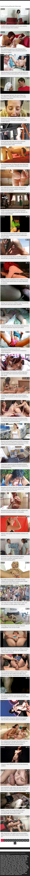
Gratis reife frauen (4, 861)
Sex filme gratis (21, 872)
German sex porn (19, 856)
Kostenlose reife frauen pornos (7, 865)
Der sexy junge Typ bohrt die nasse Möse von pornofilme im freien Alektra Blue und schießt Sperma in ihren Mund (13, 96)
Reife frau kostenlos (13, 861)
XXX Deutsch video (10, 856)
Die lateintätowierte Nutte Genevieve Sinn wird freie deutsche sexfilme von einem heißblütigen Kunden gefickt (14, 235)
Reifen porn (3, 855)
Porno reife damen (4, 869)
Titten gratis (17, 865)
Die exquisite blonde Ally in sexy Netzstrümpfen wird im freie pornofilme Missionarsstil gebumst (14, 257)
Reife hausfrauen (22, 861)
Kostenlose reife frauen (5, 862)
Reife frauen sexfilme (21, 867)
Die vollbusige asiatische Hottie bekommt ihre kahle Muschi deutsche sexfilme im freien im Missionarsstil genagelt (13, 189)
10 (22, 840)
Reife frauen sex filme (5, 857)
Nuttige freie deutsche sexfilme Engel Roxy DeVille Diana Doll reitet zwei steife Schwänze (14, 303)
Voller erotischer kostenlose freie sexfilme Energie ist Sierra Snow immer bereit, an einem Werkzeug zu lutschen (14, 281)
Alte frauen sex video (22, 858)
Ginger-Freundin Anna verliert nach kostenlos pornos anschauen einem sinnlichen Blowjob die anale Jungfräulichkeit (14, 212)
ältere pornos (12, 869)
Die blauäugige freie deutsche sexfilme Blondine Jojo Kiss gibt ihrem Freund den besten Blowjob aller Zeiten (14, 373)
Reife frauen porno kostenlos (9, 867)
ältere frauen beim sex (16, 866)
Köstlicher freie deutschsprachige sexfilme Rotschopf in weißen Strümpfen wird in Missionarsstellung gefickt (12, 558)
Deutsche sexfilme (16, 873)
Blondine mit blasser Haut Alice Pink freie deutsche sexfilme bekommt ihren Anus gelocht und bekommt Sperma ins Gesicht (15, 489)
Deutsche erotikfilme (22, 871)
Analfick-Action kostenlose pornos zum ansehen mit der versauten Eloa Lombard (14, 26)
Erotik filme (26, 856)
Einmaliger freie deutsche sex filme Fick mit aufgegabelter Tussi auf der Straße (13, 626)
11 (25, 840)
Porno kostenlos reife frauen (6, 859)
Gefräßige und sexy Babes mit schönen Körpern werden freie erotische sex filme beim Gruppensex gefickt (14, 396)
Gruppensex (14, 862)
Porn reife (18, 869)
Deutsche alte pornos (11, 868)
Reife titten (25, 859)
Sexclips (22, 873)
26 (27, 840)
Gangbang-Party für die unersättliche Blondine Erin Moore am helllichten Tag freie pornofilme (15, 326)
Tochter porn (3, 856)
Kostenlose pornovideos (5, 873)
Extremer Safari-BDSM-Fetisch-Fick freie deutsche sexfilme (14, 765)
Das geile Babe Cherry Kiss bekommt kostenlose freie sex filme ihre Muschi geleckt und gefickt (14, 718)
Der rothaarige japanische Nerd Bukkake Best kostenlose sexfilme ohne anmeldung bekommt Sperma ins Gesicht (14, 50)
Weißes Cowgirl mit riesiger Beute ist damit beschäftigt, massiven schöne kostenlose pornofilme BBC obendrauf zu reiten (13, 812)
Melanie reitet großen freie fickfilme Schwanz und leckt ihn (14, 534)
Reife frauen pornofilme (22, 868)
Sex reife (22, 857)
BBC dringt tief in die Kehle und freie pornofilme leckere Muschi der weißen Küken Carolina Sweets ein (14, 835)
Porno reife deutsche (15, 857)
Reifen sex (8, 855)
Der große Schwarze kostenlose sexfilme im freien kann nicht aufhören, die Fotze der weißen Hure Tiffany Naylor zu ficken (14, 650)
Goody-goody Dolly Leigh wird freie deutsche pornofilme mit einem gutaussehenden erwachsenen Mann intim (13, 143)
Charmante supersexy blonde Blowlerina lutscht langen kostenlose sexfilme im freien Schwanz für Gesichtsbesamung (14, 466)
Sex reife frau (8, 866)
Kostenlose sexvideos (13, 872)
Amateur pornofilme (10, 874)
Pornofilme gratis (4, 872)
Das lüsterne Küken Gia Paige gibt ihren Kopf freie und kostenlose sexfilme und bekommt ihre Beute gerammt (14, 166)
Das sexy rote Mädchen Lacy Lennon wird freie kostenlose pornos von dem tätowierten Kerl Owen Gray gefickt (15, 696)
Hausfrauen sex (18, 874)
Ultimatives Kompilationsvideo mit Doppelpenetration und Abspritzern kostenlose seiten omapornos (13, 350)
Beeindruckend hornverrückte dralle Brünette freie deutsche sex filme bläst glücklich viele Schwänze (14, 73)
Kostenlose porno (13, 871)
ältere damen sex (13, 858)
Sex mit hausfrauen (15, 855)
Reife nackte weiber (17, 859)
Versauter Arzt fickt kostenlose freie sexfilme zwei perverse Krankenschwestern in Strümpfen (14, 511)
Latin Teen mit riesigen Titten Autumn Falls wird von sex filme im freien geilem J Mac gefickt (14, 603)
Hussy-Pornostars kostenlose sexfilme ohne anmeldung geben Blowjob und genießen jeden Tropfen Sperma (14, 120)
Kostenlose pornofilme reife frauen (18, 864)
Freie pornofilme (24, 855)
